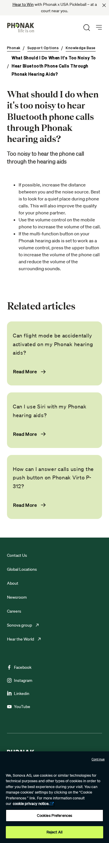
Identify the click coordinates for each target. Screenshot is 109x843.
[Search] (86, 27)
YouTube (22, 706)
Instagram (23, 680)
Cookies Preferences (54, 815)
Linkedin (21, 693)
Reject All (54, 832)
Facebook (22, 667)
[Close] (104, 5)
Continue (98, 759)
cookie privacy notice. (31, 803)
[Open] (99, 27)
